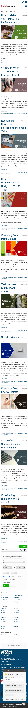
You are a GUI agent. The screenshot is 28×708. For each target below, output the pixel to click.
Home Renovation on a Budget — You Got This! (11, 184)
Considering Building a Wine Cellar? (10, 498)
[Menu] (26, 6)
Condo (12, 576)
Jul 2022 (3, 619)
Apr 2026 (3, 612)
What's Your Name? (9, 677)
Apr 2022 (16, 621)
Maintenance (6, 114)
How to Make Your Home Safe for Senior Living (10, 18)
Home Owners (4, 278)
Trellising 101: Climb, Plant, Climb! (9, 287)
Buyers (6, 277)
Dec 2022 (16, 612)
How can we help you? (10, 682)
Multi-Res (12, 579)
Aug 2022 (16, 617)
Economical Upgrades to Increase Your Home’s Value (13, 126)
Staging (16, 602)
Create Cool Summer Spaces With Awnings (10, 443)
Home (5, 576)
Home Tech (16, 597)
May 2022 (3, 621)
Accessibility (4, 706)
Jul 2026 (16, 608)
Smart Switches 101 (10, 338)
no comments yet (22, 61)
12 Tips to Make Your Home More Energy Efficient (10, 71)
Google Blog (4, 634)
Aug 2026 (3, 608)
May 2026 (16, 610)
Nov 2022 (3, 615)
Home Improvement (9, 60)
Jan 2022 (3, 626)
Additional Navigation (14, 645)
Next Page (23, 546)
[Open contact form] (26, 1)
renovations (7, 173)
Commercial (7, 582)
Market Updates (18, 599)
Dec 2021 (16, 626)
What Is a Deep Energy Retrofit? (10, 390)
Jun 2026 (3, 610)
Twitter (2, 637)
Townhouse (20, 576)
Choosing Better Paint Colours (10, 237)
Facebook (16, 634)
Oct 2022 (16, 615)
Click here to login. (19, 699)
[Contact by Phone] (23, 1)
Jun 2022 (16, 619)
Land (5, 579)
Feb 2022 (16, 624)
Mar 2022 (3, 624)
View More (4, 58)
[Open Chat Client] (24, 704)
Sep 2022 (3, 617)
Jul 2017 (3, 628)
